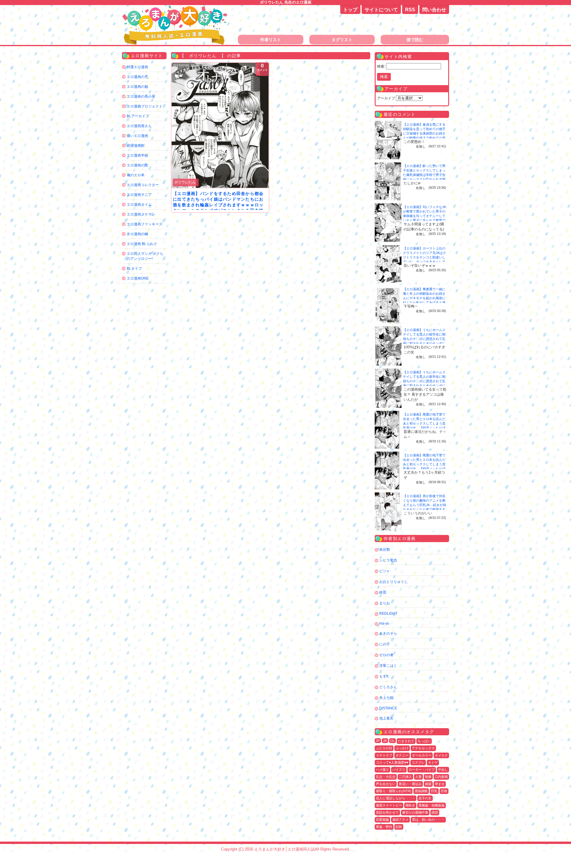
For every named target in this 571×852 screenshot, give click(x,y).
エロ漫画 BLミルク (142, 244)
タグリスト (342, 39)
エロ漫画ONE (138, 278)
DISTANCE (388, 708)
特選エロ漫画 (137, 67)
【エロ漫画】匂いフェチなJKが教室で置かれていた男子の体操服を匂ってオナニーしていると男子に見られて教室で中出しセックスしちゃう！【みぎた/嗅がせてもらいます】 (424, 220)
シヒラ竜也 (388, 560)
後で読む (415, 39)
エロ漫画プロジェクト (144, 106)
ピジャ (384, 571)
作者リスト (270, 39)
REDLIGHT (388, 613)
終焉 (382, 592)
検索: (381, 66)
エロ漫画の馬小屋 (141, 96)
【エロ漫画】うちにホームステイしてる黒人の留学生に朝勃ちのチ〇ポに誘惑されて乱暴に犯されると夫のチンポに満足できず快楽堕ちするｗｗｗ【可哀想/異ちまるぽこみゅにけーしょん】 (424, 343)
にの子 (384, 644)
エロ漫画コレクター (143, 185)
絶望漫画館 (136, 145)
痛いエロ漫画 (137, 136)
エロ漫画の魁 (137, 87)
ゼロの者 (386, 655)
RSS (410, 9)
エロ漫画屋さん (139, 126)
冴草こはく (388, 665)
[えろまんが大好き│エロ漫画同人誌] (175, 8)
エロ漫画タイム (139, 204)
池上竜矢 (386, 718)
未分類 (384, 549)
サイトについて (381, 9)
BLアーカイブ (138, 116)
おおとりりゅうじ (393, 581)
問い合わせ (434, 9)
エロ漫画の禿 (137, 77)
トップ (350, 9)
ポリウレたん (185, 182)
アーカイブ (386, 98)
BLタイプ (134, 268)
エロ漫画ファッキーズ (144, 224)
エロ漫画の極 (137, 234)
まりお (384, 603)
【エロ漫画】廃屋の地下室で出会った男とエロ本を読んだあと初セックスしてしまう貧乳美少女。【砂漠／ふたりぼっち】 (424, 423)
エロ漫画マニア (139, 195)
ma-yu (384, 623)
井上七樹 (386, 698)
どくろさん (388, 687)
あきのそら (388, 633)
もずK (384, 676)
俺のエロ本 (136, 175)
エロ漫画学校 (137, 155)
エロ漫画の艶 (137, 165)
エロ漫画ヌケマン (141, 214)
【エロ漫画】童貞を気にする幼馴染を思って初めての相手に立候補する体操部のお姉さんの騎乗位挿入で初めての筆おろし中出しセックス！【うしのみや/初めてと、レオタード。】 (424, 138)
